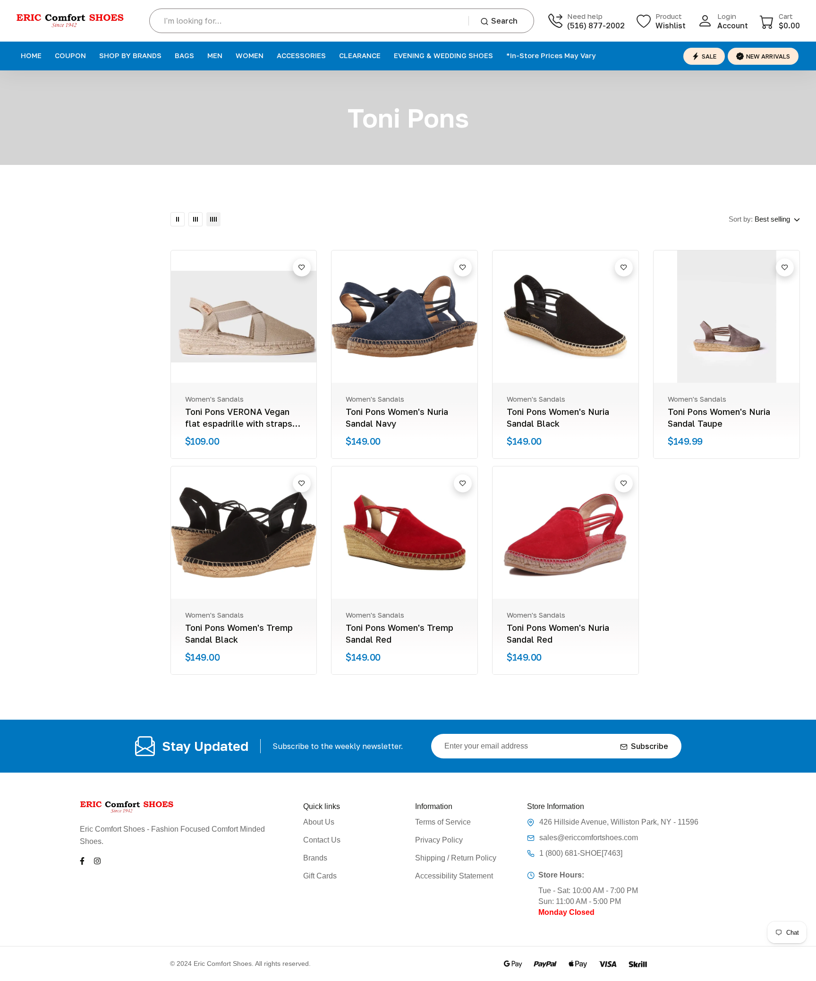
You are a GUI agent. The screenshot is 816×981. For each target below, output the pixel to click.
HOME (31, 55)
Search (504, 21)
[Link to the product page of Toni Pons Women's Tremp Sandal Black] (244, 532)
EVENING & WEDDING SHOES (443, 55)
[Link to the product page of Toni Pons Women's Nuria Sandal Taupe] (726, 316)
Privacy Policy (439, 840)
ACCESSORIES (301, 55)
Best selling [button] (772, 219)
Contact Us (321, 840)
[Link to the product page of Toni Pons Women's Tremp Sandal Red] (404, 532)
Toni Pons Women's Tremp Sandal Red (399, 633)
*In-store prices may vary (551, 55)
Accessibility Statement (454, 876)
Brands (315, 858)
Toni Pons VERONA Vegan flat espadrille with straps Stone (238, 418)
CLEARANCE (360, 55)
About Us (318, 822)
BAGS (184, 55)
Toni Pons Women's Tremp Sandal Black (239, 633)
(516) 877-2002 (596, 25)
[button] (780, 20)
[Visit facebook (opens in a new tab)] (82, 860)
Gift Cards (320, 876)
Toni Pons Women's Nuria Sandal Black (558, 417)
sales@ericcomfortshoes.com (588, 838)
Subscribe (649, 746)
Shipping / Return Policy (455, 858)
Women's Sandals (214, 399)
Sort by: (741, 219)
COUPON (70, 55)
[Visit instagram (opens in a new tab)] (97, 860)
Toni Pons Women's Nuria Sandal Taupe (719, 417)
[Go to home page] (70, 21)
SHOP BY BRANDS (130, 55)
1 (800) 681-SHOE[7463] (580, 853)
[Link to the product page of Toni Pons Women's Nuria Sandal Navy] (404, 316)
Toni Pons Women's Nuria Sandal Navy (397, 417)
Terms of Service (443, 822)
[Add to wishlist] (302, 267)
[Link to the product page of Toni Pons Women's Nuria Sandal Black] (565, 316)
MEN (214, 55)
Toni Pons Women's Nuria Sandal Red (558, 633)
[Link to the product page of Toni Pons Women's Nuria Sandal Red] (565, 532)
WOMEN (250, 55)
